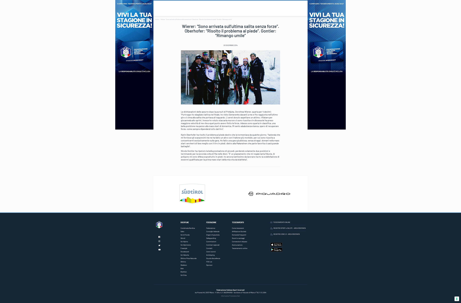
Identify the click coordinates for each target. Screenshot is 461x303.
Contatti (209, 248)
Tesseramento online (239, 248)
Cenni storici (211, 252)
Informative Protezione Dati (230, 296)
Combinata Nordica (188, 228)
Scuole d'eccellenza (213, 258)
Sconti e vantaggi (238, 238)
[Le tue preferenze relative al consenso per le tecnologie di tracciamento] (457, 299)
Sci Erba (184, 275)
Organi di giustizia (212, 235)
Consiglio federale (212, 231)
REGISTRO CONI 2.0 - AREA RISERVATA (286, 234)
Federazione (210, 228)
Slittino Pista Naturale (189, 258)
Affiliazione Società (239, 231)
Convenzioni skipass (239, 242)
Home (157, 19)
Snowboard (185, 252)
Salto (182, 231)
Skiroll (183, 238)
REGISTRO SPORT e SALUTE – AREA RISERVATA (289, 228)
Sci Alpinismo (186, 245)
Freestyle (184, 248)
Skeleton (184, 265)
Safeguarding (211, 238)
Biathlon (184, 272)
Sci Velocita (185, 255)
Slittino (183, 262)
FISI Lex (209, 262)
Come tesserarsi (238, 228)
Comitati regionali (212, 245)
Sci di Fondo (185, 235)
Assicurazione (237, 245)
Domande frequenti (239, 235)
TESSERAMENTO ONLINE (281, 222)
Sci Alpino (184, 242)
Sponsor (209, 265)
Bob (182, 268)
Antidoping (210, 255)
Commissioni (211, 242)
